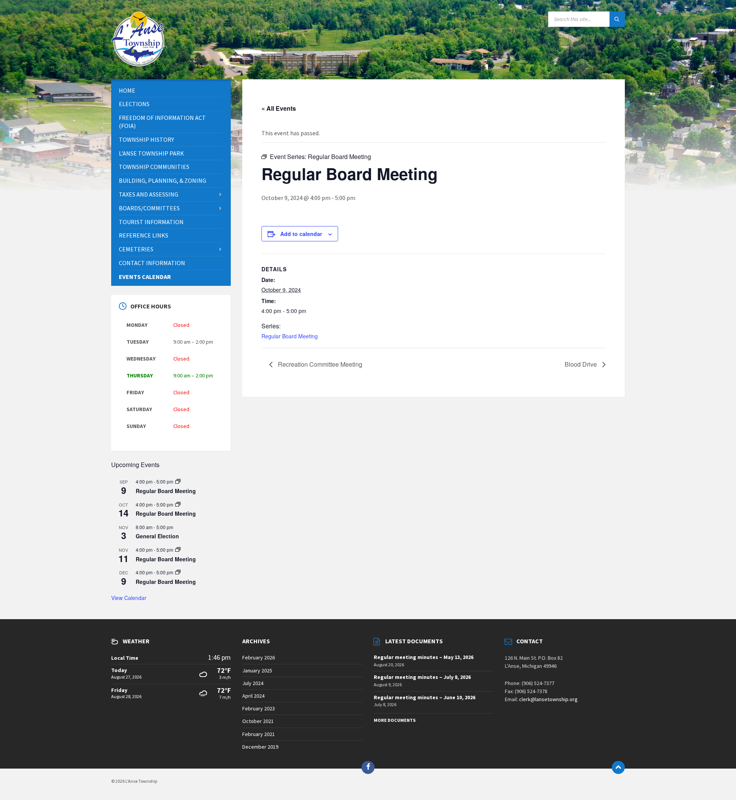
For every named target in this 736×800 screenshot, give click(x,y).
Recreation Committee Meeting (319, 364)
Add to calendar (301, 234)
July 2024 (252, 683)
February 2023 (258, 708)
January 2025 (257, 670)
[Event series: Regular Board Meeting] (178, 481)
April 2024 (253, 695)
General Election (157, 536)
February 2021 (258, 734)
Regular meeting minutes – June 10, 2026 (424, 697)
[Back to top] (618, 767)
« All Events (278, 108)
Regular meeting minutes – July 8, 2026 (422, 677)
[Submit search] (617, 19)
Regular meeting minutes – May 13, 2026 (423, 657)
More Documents (395, 720)
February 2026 (258, 657)
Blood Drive (581, 364)
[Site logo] (138, 64)
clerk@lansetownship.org (548, 699)
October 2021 (258, 721)
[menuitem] (171, 90)
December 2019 (260, 746)
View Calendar (128, 598)
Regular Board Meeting (289, 336)
